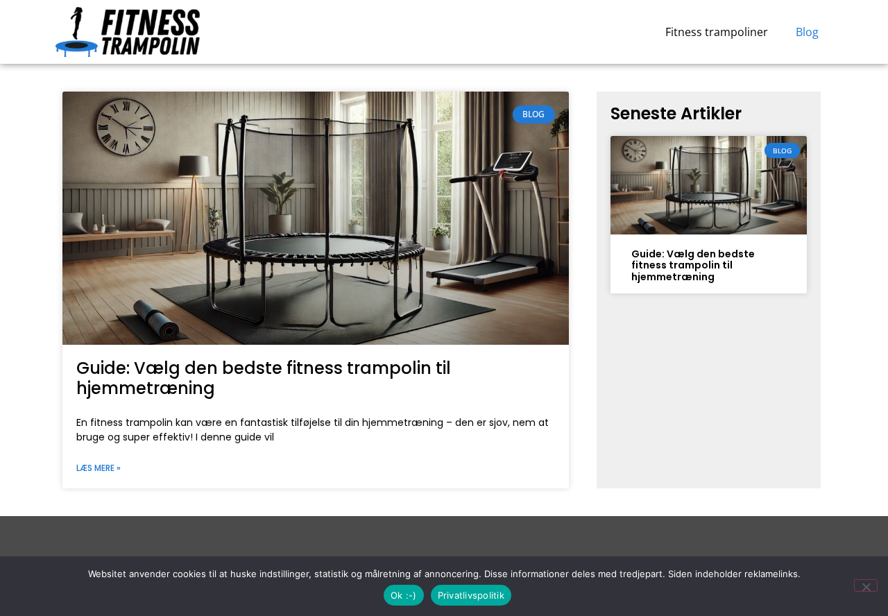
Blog (807, 32)
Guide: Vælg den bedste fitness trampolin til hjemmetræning (263, 378)
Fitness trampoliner (716, 32)
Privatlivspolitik (471, 595)
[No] (866, 585)
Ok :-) (404, 595)
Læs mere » (98, 468)
